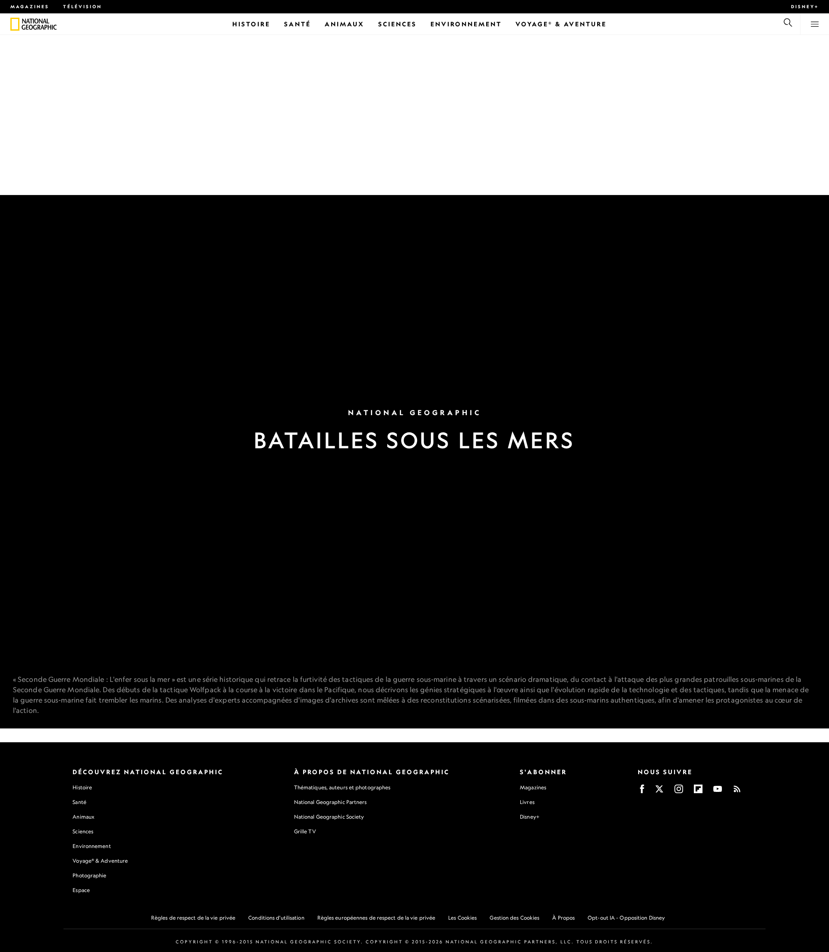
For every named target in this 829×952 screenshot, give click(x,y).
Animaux (83, 816)
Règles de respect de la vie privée (193, 917)
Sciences (83, 831)
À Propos (563, 917)
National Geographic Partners (330, 802)
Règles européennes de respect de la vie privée (376, 917)
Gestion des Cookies (514, 917)
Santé (79, 802)
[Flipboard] (698, 792)
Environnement (92, 846)
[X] (659, 792)
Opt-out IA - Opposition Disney (626, 917)
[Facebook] (642, 792)
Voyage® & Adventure (100, 860)
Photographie (89, 875)
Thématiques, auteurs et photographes (342, 787)
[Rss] (737, 792)
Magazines (29, 6)
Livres (527, 802)
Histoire (82, 787)
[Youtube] (717, 792)
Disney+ (805, 6)
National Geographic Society (329, 816)
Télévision (82, 6)
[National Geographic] (14, 24)
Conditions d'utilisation (276, 917)
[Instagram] (678, 792)
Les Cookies (462, 917)
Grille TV (305, 831)
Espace (81, 890)
